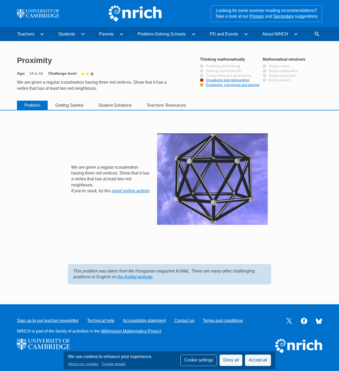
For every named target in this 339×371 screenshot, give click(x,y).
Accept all (258, 360)
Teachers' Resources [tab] (166, 105)
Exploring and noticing (223, 66)
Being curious (279, 66)
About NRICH (275, 34)
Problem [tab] (32, 105)
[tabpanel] (169, 202)
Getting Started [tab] (69, 105)
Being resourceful (282, 76)
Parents (106, 34)
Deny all (231, 360)
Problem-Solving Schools (162, 34)
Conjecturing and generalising (228, 76)
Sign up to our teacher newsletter (48, 320)
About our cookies (83, 364)
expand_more (42, 34)
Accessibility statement (144, 320)
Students (66, 34)
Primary (256, 16)
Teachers (25, 34)
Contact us (184, 320)
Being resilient (280, 80)
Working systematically (224, 71)
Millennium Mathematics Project (131, 331)
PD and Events (224, 34)
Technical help (100, 320)
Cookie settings (198, 360)
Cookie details (114, 364)
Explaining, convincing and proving (232, 85)
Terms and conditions (223, 320)
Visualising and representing (227, 80)
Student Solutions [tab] (115, 105)
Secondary (283, 16)
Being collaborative (283, 71)
